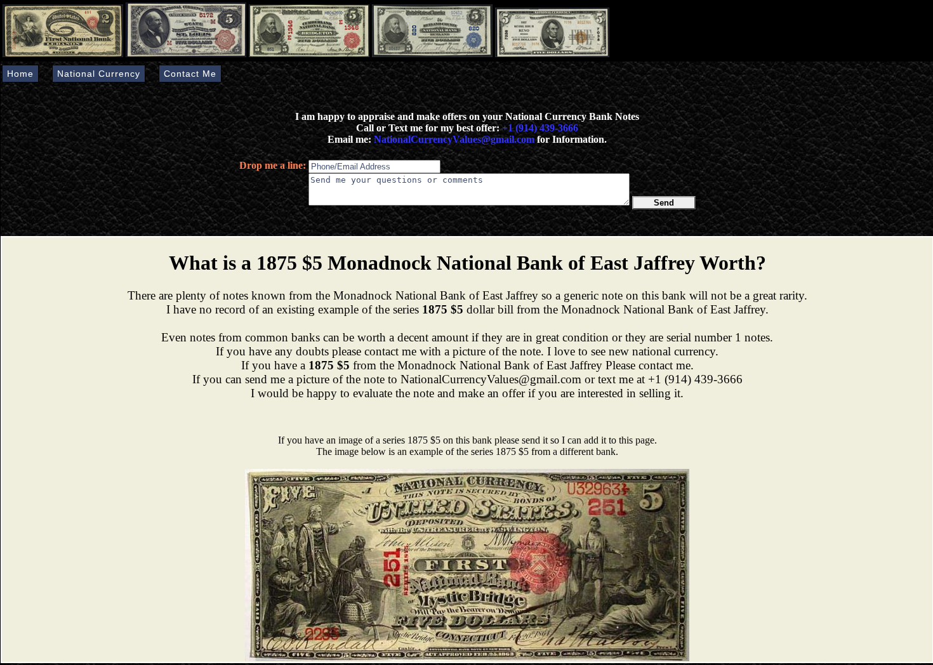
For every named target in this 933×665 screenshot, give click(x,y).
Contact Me (190, 74)
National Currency (98, 74)
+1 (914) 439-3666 (540, 127)
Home (20, 74)
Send (664, 202)
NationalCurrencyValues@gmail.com (452, 139)
